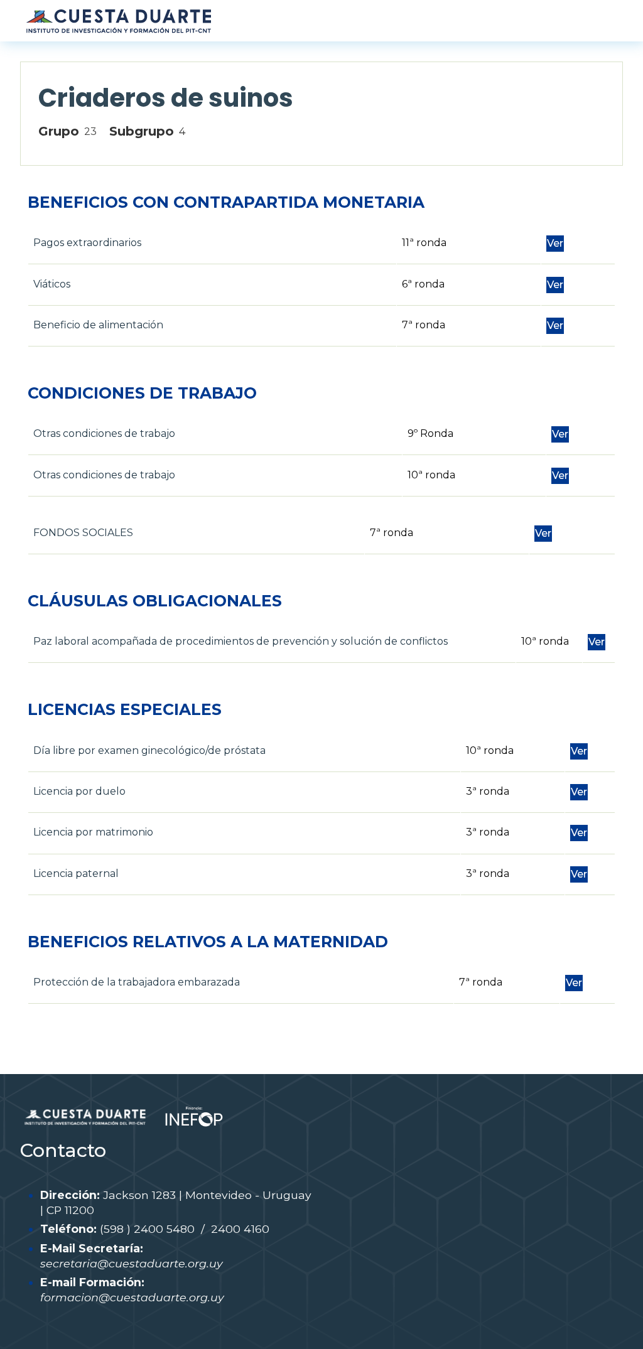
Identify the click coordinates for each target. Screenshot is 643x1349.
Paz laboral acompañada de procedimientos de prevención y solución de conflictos (240, 641)
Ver (555, 243)
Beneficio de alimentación (98, 325)
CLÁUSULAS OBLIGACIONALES (155, 600)
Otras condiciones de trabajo (104, 433)
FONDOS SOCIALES (83, 533)
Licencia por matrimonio (93, 832)
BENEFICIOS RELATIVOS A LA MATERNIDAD (208, 941)
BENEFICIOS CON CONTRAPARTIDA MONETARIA (226, 202)
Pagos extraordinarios (87, 243)
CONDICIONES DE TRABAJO (142, 393)
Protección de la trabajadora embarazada (136, 982)
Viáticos (51, 284)
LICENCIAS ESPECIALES (125, 709)
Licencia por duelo (79, 791)
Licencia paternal (76, 873)
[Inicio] (118, 20)
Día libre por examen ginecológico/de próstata (149, 750)
